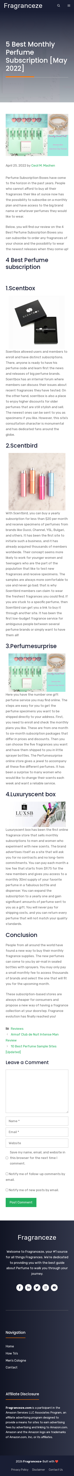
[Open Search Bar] (59, 6)
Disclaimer (38, 1469)
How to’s (12, 1353)
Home (10, 1346)
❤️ (56, 1461)
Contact (11, 1367)
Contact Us (56, 1469)
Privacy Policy (19, 1469)
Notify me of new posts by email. (34, 1190)
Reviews (17, 1029)
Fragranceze (23, 6)
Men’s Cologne (16, 1360)
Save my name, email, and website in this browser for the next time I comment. (37, 1157)
